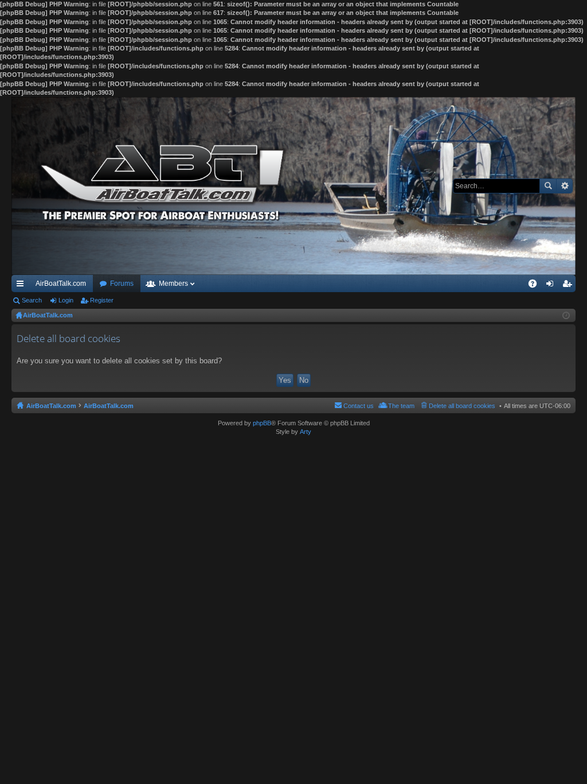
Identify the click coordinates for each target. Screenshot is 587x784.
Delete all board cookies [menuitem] (462, 405)
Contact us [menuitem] (358, 405)
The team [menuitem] (401, 405)
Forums (122, 284)
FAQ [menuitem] (536, 286)
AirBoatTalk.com (61, 284)
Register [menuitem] (569, 286)
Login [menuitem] (552, 286)
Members (173, 284)
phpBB (262, 423)
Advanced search (564, 186)
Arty (305, 431)
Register (102, 300)
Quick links (22, 286)
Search (548, 186)
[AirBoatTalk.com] (293, 186)
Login (65, 300)
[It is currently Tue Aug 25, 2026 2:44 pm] (566, 315)
